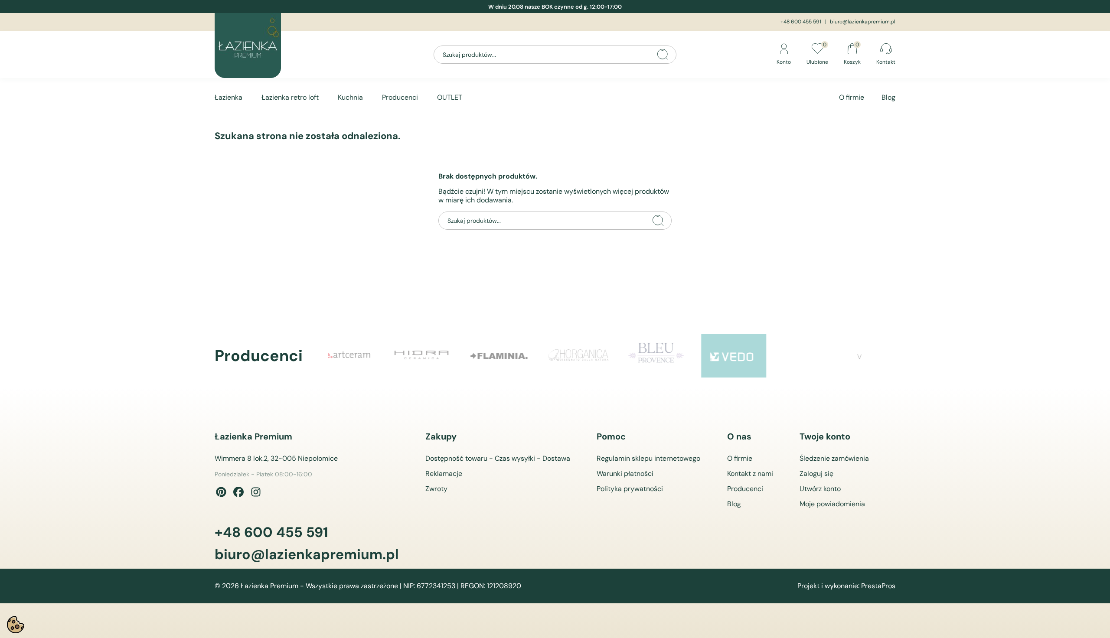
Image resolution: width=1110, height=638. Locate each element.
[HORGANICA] (516, 356)
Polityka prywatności (630, 488)
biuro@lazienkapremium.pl (862, 21)
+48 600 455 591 (800, 21)
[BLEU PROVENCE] (594, 355)
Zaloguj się (816, 473)
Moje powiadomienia (832, 503)
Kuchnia (350, 97)
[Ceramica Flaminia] (438, 356)
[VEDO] (672, 356)
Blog (888, 97)
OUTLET (449, 97)
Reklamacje (443, 473)
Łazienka (228, 97)
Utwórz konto (820, 488)
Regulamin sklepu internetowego (648, 458)
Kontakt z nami (750, 473)
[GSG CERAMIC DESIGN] (751, 355)
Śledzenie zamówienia (834, 458)
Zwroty (436, 488)
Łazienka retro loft (290, 97)
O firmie (851, 97)
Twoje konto (825, 436)
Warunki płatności (625, 473)
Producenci (400, 97)
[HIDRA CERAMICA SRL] (360, 356)
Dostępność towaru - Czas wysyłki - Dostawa (497, 458)
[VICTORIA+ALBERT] (829, 356)
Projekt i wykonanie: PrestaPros (846, 586)
